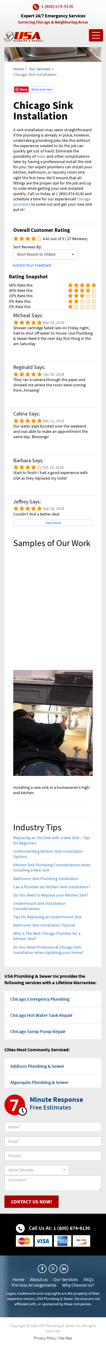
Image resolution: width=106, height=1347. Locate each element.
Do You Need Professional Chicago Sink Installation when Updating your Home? (48, 949)
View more (53, 522)
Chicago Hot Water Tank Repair (41, 1015)
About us (39, 1279)
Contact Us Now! (31, 1201)
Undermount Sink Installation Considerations (39, 906)
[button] (45, 255)
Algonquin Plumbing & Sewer (39, 1082)
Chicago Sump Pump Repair (38, 1031)
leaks (41, 156)
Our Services (40, 68)
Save (23, 89)
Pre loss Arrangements (34, 1285)
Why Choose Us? (78, 1285)
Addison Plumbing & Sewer (37, 1066)
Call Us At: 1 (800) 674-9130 (59, 1228)
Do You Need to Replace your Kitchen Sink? (50, 895)
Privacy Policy (45, 1338)
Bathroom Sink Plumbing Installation (46, 878)
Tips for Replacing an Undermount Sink (47, 916)
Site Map (65, 1338)
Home (18, 68)
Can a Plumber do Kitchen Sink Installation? (51, 886)
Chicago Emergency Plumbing (39, 999)
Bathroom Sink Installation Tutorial (44, 925)
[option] (53, 674)
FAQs (89, 1279)
